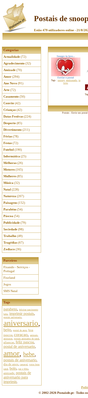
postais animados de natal (26, 338)
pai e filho (23, 369)
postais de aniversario (19, 360)
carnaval (24, 364)
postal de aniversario (19, 346)
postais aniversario (12, 317)
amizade (8, 373)
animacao (7, 338)
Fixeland (9, 278)
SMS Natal (10, 291)
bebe (28, 354)
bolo (13, 368)
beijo (7, 330)
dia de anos (10, 364)
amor (11, 353)
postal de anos (20, 330)
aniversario (20, 323)
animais (34, 335)
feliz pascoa (25, 342)
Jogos (7, 284)
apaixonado (71, 80)
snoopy (61, 80)
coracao (21, 334)
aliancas (8, 342)
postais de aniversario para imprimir (17, 377)
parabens (10, 309)
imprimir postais (21, 313)
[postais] (15, 31)
